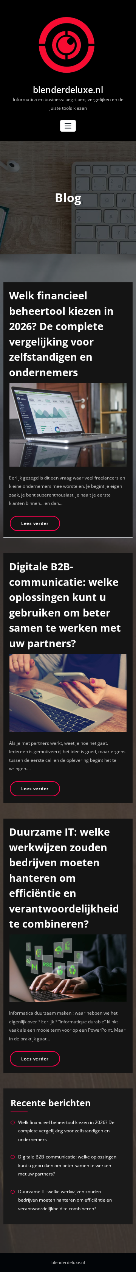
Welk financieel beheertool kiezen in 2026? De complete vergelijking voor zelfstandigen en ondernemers (66, 1131)
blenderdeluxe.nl (68, 90)
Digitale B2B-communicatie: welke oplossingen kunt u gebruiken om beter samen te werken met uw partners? (67, 1165)
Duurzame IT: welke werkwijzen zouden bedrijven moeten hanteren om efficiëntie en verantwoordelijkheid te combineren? (64, 878)
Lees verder (35, 523)
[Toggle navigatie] (68, 126)
